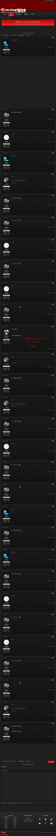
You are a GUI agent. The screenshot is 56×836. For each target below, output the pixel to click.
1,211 (4, 126)
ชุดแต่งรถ (14, 817)
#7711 (53, 37)
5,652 (4, 189)
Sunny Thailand (22, 24)
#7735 (53, 614)
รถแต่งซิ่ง (14, 820)
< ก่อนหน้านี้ (13, 35)
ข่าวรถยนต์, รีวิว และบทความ (28, 820)
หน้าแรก (5, 14)
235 (4, 147)
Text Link (28, 817)
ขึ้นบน (52, 832)
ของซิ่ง (6, 821)
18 (8, 53)
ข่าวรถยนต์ (15, 822)
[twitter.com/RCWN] (45, 819)
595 (4, 53)
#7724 (53, 375)
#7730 (53, 506)
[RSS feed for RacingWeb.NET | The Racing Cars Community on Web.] (54, 831)
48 (8, 126)
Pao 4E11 (6, 336)
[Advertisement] (28, 65)
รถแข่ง (15, 826)
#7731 (53, 527)
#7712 (53, 109)
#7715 (53, 174)
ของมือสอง (6, 817)
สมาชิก (32, 14)
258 (21, 35)
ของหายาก (6, 826)
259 (22, 35)
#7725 (53, 397)
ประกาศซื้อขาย (18, 14)
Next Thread (31, 32)
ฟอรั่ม (11, 14)
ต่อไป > (29, 35)
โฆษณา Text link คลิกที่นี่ (28, 821)
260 (23, 35)
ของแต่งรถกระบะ (6, 828)
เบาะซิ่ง (15, 816)
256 (18, 35)
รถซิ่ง (15, 827)
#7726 (53, 418)
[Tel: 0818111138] (45, 823)
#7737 (53, 657)
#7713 (53, 131)
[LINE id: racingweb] (40, 823)
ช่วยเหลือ (46, 832)
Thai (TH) (3, 832)
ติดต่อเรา (43, 832)
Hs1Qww (6, 119)
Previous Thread (25, 32)
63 (8, 343)
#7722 (53, 326)
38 (8, 189)
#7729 (53, 484)
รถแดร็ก (15, 825)
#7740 (53, 723)
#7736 (53, 636)
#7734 (53, 593)
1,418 (4, 343)
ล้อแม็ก (6, 822)
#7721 (53, 304)
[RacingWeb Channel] (51, 819)
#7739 (53, 702)
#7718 (53, 239)
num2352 (6, 141)
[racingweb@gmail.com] (51, 823)
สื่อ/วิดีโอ (26, 14)
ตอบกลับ (52, 47)
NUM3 (6, 47)
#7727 (53, 440)
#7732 (53, 549)
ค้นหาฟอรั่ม (3, 17)
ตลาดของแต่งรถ (6, 816)
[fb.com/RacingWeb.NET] (40, 819)
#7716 (53, 195)
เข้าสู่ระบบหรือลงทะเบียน (49, 0)
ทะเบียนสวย (15, 821)
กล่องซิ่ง (6, 825)
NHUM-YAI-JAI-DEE (32, 24)
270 (26, 35)
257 (20, 35)
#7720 (53, 283)
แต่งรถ (6, 820)
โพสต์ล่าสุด (9, 17)
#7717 (53, 217)
